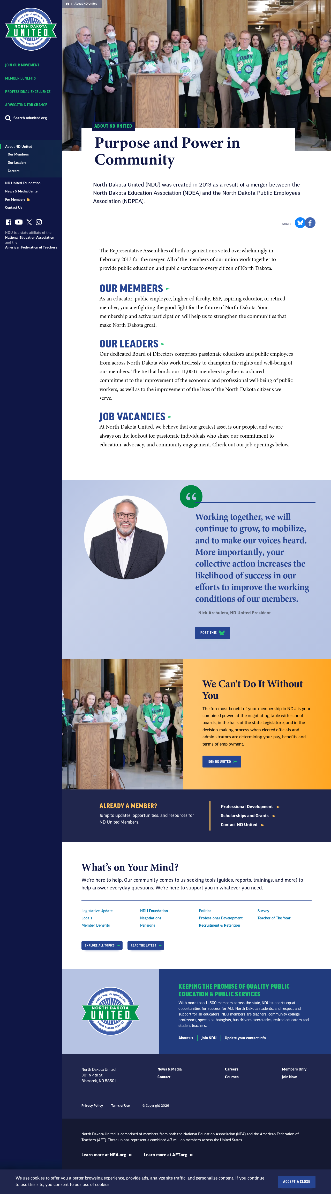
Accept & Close (296, 1182)
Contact (163, 1077)
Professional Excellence (28, 92)
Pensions (147, 925)
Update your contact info (245, 1038)
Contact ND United (239, 825)
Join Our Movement (22, 65)
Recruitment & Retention (219, 925)
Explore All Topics (100, 945)
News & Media (169, 1069)
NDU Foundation (154, 911)
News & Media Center (22, 191)
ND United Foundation (23, 183)
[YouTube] (19, 223)
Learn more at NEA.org (103, 1155)
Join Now (289, 1077)
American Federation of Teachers (31, 247)
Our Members (18, 154)
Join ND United (219, 761)
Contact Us (13, 207)
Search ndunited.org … (31, 118)
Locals (86, 918)
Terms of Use (120, 1105)
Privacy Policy (92, 1105)
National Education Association (29, 237)
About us (185, 1038)
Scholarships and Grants (245, 816)
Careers (13, 171)
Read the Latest (143, 945)
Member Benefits (20, 78)
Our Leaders (17, 162)
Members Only (294, 1069)
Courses (232, 1077)
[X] (29, 223)
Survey (263, 911)
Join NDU (208, 1038)
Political (206, 911)
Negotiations (150, 918)
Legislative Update (96, 911)
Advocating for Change (26, 105)
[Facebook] (8, 223)
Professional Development (247, 807)
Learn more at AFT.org (165, 1155)
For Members (15, 199)
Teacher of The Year (274, 918)
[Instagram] (39, 223)
